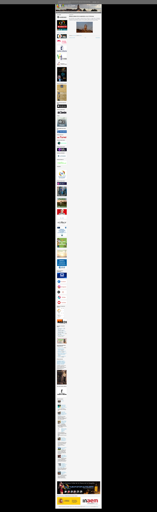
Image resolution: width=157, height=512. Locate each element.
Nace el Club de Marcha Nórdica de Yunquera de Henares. (63, 473)
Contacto (97, 12)
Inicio (57, 12)
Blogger (97, 506)
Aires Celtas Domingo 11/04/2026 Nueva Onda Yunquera (61, 349)
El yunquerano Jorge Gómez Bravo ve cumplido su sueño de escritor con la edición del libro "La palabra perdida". (62, 465)
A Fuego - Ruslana (60, 328)
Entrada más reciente (72, 37)
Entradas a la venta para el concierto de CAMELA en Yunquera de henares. (63, 430)
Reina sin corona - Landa (61, 335)
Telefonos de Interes (82, 12)
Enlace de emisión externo (61, 32)
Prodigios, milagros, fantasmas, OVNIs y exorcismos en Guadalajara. (63, 422)
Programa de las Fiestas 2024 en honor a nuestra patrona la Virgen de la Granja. (63, 406)
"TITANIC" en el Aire (60, 347)
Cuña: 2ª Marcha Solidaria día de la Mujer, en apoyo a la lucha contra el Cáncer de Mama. (62, 354)
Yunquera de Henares (74, 12)
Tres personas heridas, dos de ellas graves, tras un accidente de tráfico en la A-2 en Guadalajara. (62, 414)
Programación (62, 12)
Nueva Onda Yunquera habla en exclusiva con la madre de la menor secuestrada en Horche (62, 439)
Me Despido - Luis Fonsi (61, 333)
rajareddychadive (88, 506)
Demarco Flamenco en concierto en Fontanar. (63, 448)
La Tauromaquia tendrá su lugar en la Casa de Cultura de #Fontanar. (64, 456)
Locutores (67, 12)
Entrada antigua (98, 37)
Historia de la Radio (91, 12)
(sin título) (62, 400)
